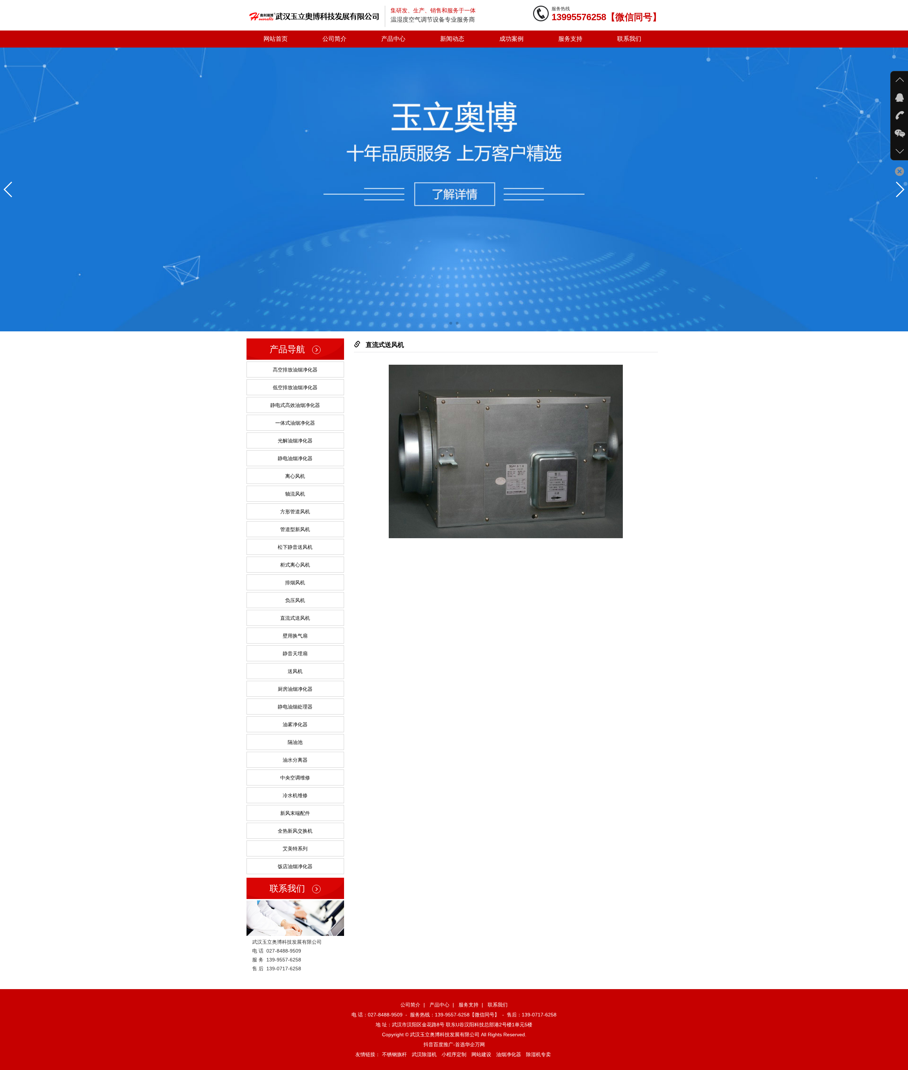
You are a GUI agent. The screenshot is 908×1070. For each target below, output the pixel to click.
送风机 (295, 671)
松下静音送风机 (295, 547)
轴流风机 (295, 494)
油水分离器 (295, 760)
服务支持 (570, 38)
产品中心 (393, 38)
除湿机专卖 (538, 1054)
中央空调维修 (295, 778)
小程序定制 (454, 1054)
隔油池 (295, 742)
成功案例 (511, 38)
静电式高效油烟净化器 (295, 405)
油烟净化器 (508, 1054)
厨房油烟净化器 (295, 689)
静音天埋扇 (295, 653)
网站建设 (481, 1054)
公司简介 (334, 38)
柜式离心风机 (295, 565)
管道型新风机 (295, 529)
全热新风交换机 (295, 831)
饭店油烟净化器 (295, 866)
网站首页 (276, 38)
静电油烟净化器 (295, 458)
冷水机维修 (295, 795)
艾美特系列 (295, 848)
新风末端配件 (295, 813)
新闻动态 (452, 38)
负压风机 (295, 600)
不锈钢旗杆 (394, 1054)
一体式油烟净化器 (295, 423)
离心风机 (295, 476)
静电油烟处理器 (295, 707)
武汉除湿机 (424, 1054)
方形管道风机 (295, 511)
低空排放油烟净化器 (295, 387)
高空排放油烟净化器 (295, 370)
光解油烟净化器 (295, 440)
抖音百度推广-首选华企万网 (454, 1044)
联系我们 (629, 38)
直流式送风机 (295, 618)
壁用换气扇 (295, 636)
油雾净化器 (295, 724)
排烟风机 (295, 582)
